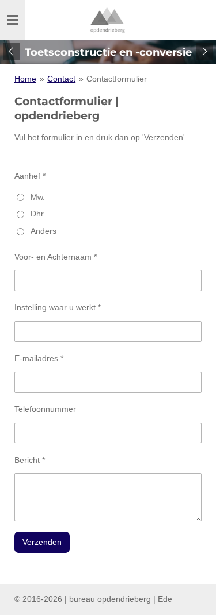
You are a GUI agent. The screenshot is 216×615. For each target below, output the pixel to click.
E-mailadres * (38, 358)
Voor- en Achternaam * (55, 256)
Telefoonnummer (45, 408)
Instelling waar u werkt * (57, 307)
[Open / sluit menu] (12, 20)
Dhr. (38, 213)
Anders (43, 230)
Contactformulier (116, 78)
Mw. (38, 197)
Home (25, 78)
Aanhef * (30, 175)
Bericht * (29, 460)
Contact (61, 78)
